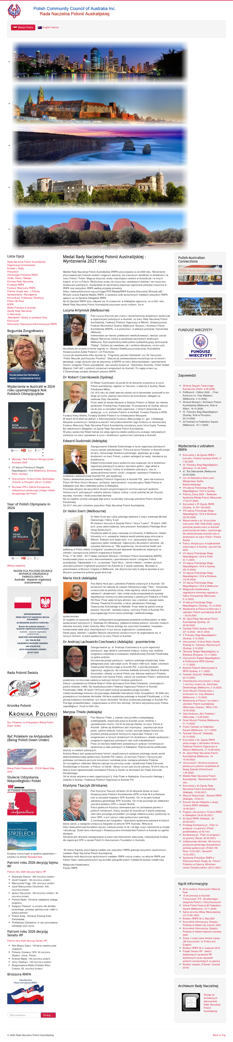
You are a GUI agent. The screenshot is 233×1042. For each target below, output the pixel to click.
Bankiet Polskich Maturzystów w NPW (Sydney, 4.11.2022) (200, 669)
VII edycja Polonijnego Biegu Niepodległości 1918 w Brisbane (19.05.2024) (199, 576)
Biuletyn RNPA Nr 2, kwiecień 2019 (201, 948)
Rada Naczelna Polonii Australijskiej (26, 261)
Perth (14, 474)
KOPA (10, 304)
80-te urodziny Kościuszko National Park (201, 890)
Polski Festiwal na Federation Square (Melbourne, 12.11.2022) (199, 728)
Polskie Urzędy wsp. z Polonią (23, 291)
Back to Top (219, 1035)
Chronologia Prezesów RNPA (22, 275)
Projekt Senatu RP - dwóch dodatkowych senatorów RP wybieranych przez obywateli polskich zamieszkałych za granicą (201, 956)
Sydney (23, 474)
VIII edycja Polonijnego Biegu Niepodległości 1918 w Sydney (199, 489)
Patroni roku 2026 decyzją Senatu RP (27, 940)
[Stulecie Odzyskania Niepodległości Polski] (22, 800)
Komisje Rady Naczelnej (20, 281)
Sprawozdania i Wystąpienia (22, 294)
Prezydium (13, 271)
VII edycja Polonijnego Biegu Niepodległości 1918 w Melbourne (200, 584)
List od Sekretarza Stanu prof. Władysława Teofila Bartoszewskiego (198, 481)
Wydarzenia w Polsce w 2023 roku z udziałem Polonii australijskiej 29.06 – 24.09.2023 (202, 612)
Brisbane (51, 470)
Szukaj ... (48, 1015)
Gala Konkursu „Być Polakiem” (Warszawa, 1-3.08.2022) (199, 715)
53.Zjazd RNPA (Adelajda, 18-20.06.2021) (198, 820)
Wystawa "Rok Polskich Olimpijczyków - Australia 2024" (33, 460)
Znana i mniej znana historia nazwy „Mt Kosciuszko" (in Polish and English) (201, 941)
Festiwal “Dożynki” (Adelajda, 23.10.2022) (198, 734)
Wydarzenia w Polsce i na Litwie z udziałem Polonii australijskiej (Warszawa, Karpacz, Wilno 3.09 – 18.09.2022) (201, 705)
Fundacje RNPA (15, 284)
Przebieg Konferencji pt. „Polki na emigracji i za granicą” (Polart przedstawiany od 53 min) (200, 828)
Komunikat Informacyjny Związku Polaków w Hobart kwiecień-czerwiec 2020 (202, 931)
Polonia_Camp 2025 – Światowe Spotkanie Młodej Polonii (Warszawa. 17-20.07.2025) (202, 497)
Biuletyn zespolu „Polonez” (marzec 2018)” (201, 966)
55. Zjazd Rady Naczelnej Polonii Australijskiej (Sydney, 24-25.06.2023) (200, 622)
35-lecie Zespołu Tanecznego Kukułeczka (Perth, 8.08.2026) (199, 387)
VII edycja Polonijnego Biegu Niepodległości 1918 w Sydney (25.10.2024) (199, 566)
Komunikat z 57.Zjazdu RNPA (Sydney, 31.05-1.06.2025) (198, 505)
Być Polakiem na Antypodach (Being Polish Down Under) (30, 724)
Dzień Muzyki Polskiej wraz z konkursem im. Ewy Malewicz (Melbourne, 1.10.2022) (198, 694)
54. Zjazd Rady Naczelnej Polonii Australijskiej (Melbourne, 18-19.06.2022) (200, 756)
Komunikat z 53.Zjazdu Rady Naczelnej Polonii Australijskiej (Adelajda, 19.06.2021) (199, 789)
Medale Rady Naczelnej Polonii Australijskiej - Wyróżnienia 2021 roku (200, 779)
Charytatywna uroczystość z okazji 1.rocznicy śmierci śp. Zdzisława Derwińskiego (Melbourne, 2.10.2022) (202, 684)
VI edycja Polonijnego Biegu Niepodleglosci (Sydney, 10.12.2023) (202, 603)
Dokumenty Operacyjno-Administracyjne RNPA (32, 324)
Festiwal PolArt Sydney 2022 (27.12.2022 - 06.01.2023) (198, 630)
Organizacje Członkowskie (21, 265)
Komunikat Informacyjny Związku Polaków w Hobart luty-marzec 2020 (202, 923)
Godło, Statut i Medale (19, 278)
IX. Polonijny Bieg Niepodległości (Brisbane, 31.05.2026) (200, 466)
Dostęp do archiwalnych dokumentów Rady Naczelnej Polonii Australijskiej (212, 1003)
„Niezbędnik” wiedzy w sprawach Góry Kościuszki (27, 319)
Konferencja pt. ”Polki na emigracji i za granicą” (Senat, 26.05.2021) (201, 836)
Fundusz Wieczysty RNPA (21, 288)
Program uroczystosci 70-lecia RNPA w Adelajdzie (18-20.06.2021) (202, 813)
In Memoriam (14, 314)
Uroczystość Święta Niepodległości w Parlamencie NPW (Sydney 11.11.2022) (201, 661)
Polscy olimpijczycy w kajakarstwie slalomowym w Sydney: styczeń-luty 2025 (202, 547)
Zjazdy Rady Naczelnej (19, 311)
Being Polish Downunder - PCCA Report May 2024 (31, 769)
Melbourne (40, 470)
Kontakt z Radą (15, 268)
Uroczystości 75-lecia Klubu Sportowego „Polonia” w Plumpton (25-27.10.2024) (33, 480)
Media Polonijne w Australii (21, 307)
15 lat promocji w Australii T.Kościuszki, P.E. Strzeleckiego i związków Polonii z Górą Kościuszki (202, 899)
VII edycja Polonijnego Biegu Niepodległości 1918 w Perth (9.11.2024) (198, 556)
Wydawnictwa (34, 856)
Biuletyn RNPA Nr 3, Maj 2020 (199, 918)
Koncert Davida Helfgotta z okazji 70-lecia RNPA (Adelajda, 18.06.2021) (200, 805)
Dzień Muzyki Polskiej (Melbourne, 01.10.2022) (201, 721)
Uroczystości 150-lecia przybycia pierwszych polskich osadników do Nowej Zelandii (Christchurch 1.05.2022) (201, 767)
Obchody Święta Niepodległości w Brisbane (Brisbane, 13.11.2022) (201, 653)
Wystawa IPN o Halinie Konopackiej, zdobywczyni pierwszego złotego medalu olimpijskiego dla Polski (33, 490)
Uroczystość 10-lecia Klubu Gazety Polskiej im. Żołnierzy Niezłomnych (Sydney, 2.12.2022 (201, 645)
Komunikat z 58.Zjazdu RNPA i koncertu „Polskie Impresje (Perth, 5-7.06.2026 (202, 458)
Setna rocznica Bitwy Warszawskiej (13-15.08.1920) (201, 913)
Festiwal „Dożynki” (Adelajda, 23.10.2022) (198, 676)
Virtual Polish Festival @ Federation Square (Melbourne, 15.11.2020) (202, 907)
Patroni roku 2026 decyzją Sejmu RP (26, 871)
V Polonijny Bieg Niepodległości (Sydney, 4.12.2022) (199, 636)
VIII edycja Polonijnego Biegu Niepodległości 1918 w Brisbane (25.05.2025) (199, 514)
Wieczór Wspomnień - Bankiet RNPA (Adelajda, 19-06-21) (202, 797)
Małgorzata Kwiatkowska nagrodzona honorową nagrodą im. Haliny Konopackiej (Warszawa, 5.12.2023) (201, 594)
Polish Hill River (15, 301)
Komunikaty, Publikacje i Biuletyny (25, 297)
